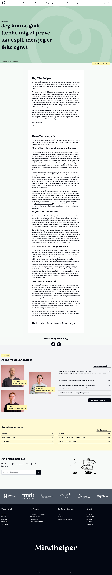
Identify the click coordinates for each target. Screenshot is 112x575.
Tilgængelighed (73, 572)
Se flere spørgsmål (100, 366)
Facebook (89, 519)
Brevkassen (5, 355)
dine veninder (67, 289)
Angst (4, 433)
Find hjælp (4, 519)
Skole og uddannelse (67, 441)
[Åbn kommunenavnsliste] (38, 472)
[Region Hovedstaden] (10, 496)
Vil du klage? (90, 524)
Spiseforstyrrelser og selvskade (72, 437)
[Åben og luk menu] (109, 3)
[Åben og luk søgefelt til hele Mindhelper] (104, 3)
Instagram (89, 521)
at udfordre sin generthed (43, 204)
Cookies (63, 572)
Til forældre (4, 524)
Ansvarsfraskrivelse (51, 572)
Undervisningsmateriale (36, 521)
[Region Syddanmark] (84, 496)
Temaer (3, 514)
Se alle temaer (102, 430)
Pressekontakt (90, 516)
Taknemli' (60, 516)
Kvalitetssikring (34, 519)
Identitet (15, 61)
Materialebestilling (35, 516)
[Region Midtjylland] (28, 496)
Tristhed (5, 441)
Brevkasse (7, 61)
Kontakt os (89, 514)
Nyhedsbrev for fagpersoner (38, 514)
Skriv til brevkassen (98, 400)
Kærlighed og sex (9, 437)
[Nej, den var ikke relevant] (59, 344)
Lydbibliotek (4, 521)
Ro (59, 514)
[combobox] (21, 472)
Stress (61, 433)
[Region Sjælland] (65, 496)
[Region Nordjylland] (47, 496)
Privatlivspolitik (39, 572)
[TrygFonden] (102, 496)
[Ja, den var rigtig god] (53, 344)
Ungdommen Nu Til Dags (65, 519)
